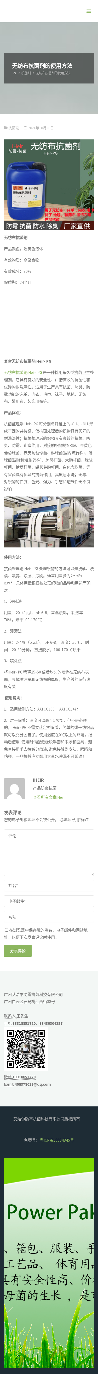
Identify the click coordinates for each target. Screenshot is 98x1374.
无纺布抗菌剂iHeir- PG (23, 372)
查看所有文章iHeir (48, 797)
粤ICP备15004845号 (57, 1140)
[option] (49, 1263)
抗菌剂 (26, 73)
